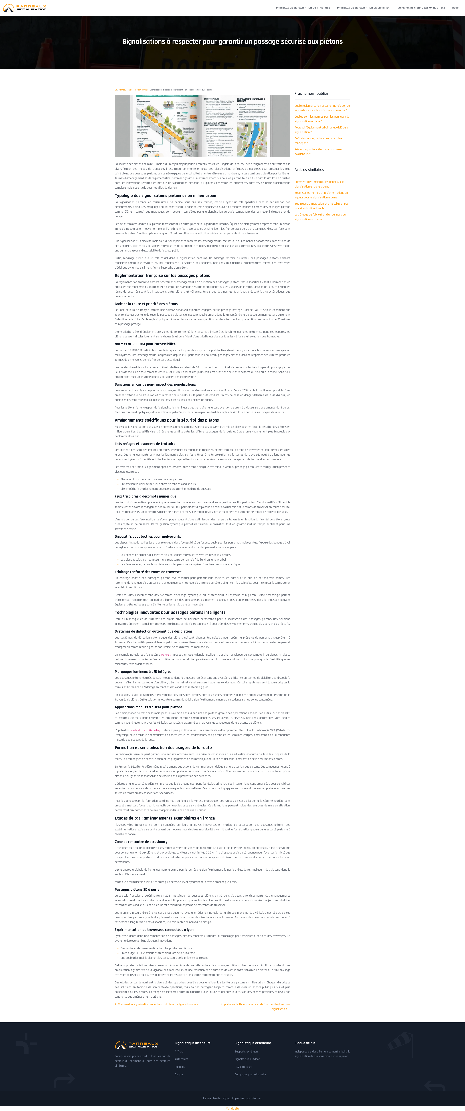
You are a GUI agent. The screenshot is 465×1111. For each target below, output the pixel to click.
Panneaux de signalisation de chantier (363, 8)
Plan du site (232, 1109)
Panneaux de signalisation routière (421, 8)
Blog (455, 8)
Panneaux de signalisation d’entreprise (303, 8)
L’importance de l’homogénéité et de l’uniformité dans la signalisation (253, 1006)
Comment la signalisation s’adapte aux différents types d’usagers (158, 1004)
